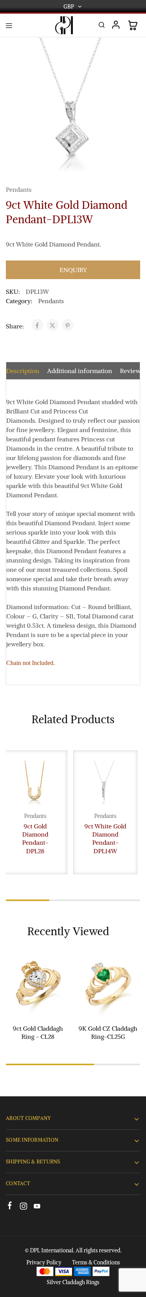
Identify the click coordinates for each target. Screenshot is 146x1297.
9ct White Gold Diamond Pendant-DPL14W (105, 838)
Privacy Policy (44, 1262)
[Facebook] (10, 1206)
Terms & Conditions (96, 1262)
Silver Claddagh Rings (73, 1282)
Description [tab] (22, 371)
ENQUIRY (73, 270)
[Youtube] (37, 1207)
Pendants (19, 189)
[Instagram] (23, 1207)
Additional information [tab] (79, 371)
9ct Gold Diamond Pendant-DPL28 (35, 838)
